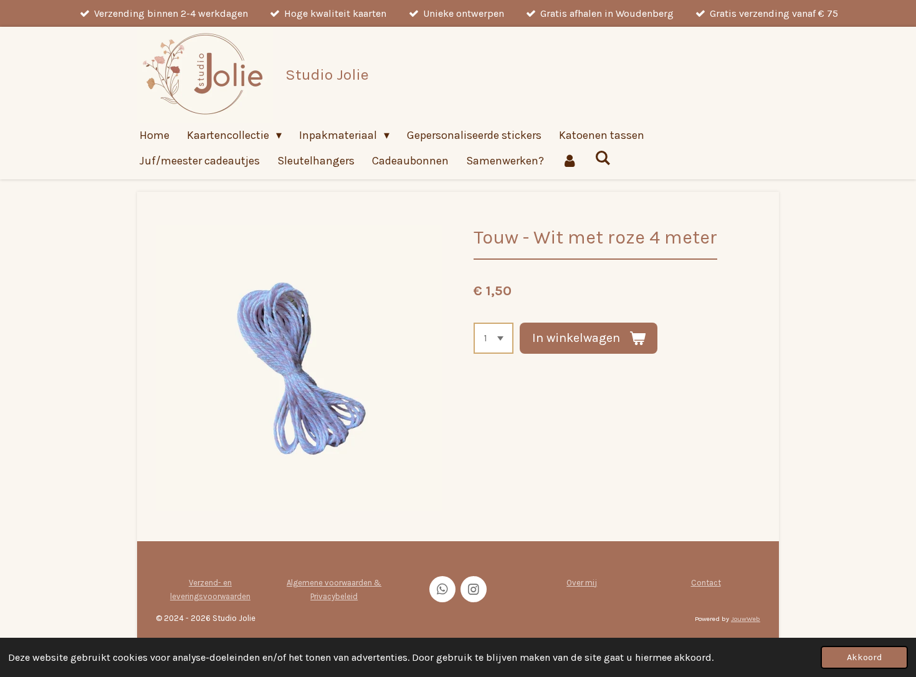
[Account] (569, 161)
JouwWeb (745, 619)
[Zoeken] (602, 158)
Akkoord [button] (864, 657)
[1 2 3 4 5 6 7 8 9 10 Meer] (493, 338)
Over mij (581, 582)
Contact (706, 582)
